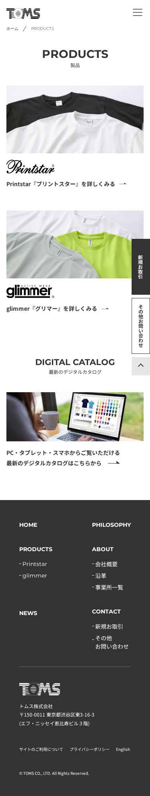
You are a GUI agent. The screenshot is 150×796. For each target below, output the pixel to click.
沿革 (100, 576)
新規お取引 (140, 267)
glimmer (34, 575)
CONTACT (106, 611)
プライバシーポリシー (90, 749)
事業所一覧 (109, 587)
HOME (28, 524)
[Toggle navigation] (138, 12)
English (123, 749)
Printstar (34, 564)
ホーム (12, 28)
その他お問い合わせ (140, 325)
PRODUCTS (35, 549)
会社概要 (106, 564)
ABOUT (103, 549)
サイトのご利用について (41, 749)
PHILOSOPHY (111, 524)
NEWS (28, 613)
